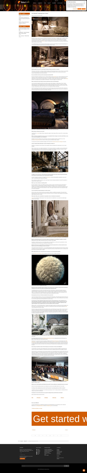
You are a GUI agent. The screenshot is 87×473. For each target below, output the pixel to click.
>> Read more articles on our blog (37, 408)
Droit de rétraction (47, 452)
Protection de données (23, 457)
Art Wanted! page (49, 405)
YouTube (38, 453)
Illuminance (48, 177)
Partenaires (58, 453)
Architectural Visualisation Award (48, 338)
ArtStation (46, 397)
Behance (62, 397)
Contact (38, 449)
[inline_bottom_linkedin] (50, 435)
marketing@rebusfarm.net (40, 405)
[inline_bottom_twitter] (42, 435)
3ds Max (35, 253)
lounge (47, 172)
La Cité (38, 133)
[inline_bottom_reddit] (57, 435)
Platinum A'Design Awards (36, 139)
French (57, 0)
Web (32, 397)
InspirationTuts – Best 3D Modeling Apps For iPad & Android (24, 33)
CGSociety (54, 397)
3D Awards (38, 397)
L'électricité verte (59, 452)
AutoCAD (54, 76)
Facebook (38, 451)
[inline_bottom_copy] (64, 435)
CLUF (45, 454)
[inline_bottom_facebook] (35, 435)
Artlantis (67, 78)
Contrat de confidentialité (48, 449)
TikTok (38, 454)
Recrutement (58, 454)
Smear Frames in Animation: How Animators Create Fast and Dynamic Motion (24, 18)
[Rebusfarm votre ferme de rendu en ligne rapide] (23, 2)
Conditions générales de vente (48, 450)
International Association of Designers (57, 141)
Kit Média (58, 450)
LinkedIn (38, 452)
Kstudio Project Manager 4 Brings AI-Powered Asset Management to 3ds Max (24, 29)
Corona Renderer (38, 253)
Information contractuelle (48, 451)
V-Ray (42, 253)
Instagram (38, 450)
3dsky (66, 306)
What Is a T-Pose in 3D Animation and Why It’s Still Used (24, 23)
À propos (58, 449)
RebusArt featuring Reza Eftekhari (24, 15)
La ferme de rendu (59, 451)
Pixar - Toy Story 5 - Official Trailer (24, 35)
